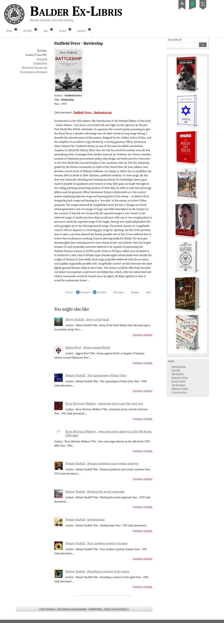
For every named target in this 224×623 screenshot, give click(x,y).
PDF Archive (178, 373)
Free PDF (176, 370)
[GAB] (192, 9)
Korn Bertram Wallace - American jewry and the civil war (104, 403)
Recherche (175, 39)
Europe (38, 67)
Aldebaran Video (180, 388)
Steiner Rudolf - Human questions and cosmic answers (102, 463)
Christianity (28, 67)
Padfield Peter (40, 63)
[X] (203, 9)
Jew (45, 67)
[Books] (187, 352)
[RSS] (182, 9)
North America (28, 71)
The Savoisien (178, 384)
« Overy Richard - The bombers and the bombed (63, 608)
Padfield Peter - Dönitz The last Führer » (109, 608)
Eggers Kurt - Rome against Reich (87, 347)
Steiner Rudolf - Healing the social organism (95, 492)
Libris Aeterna (179, 366)
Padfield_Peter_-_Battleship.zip (93, 112)
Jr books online (179, 392)
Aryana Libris (178, 381)
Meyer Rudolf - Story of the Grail (87, 319)
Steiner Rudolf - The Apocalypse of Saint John (96, 375)
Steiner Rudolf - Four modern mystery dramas (96, 543)
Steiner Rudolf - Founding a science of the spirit (97, 571)
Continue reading (142, 334)
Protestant (42, 71)
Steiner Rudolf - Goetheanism (85, 519)
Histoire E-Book (180, 377)
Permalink (42, 59)
